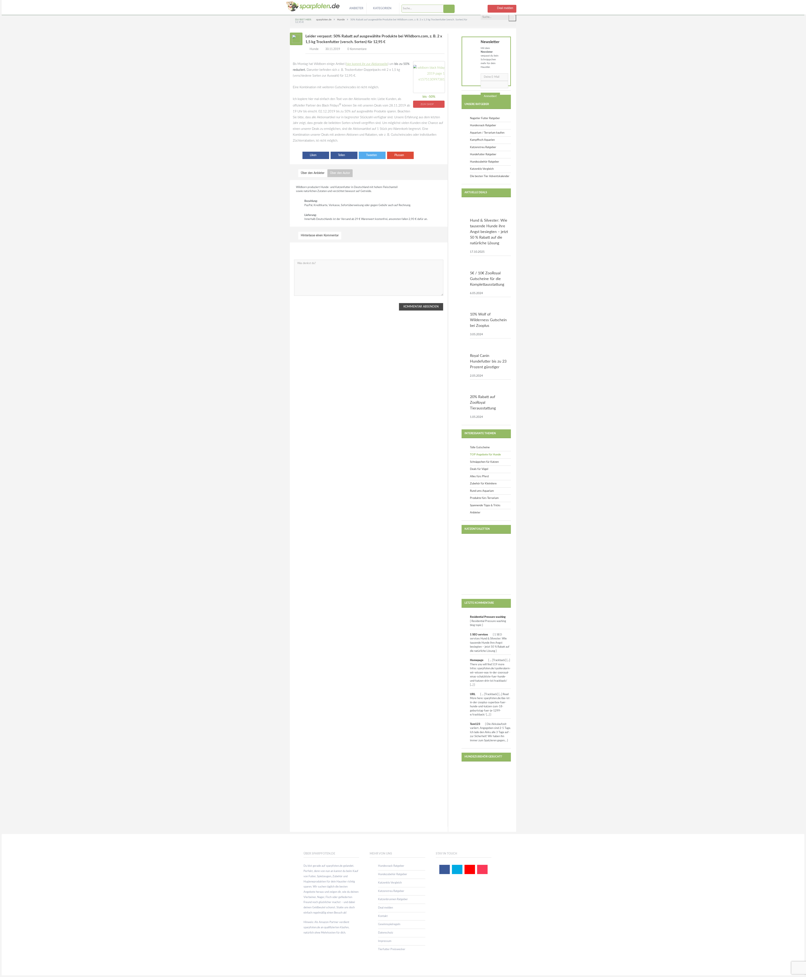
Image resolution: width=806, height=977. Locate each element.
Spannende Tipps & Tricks (485, 505)
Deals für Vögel (479, 469)
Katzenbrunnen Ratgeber (393, 899)
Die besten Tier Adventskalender (489, 176)
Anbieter (356, 8)
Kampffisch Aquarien (482, 140)
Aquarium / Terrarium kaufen (487, 132)
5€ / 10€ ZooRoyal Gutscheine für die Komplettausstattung (487, 279)
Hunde (314, 49)
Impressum (384, 941)
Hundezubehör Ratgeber (484, 161)
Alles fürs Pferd (479, 476)
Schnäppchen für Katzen (484, 462)
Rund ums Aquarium (482, 491)
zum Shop (427, 104)
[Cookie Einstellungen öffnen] (9, 971)
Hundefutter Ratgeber (483, 154)
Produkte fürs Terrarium (484, 498)
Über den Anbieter (312, 173)
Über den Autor (340, 173)
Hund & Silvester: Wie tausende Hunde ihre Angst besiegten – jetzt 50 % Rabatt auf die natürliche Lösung (489, 232)
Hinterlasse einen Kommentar (320, 235)
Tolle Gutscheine (480, 447)
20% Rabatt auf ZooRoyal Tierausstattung (483, 402)
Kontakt (383, 916)
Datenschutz (385, 932)
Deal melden (385, 907)
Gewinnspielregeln (389, 924)
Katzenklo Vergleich (482, 169)
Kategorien (382, 8)
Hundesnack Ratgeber (483, 125)
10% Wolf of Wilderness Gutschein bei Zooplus (488, 320)
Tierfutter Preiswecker (391, 949)
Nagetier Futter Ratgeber (485, 118)
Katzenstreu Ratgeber (483, 147)
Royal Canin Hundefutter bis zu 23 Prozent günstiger (488, 361)
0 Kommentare (356, 49)
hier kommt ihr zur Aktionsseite (367, 64)
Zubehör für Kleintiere (483, 483)
